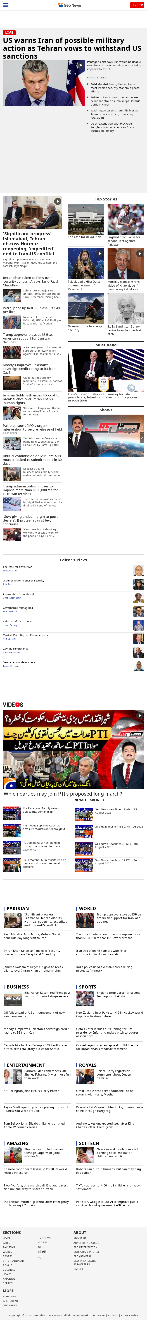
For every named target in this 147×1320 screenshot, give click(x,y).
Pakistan (18, 908)
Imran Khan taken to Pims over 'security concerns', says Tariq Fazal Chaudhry (32, 952)
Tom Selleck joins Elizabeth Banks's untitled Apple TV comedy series (34, 1125)
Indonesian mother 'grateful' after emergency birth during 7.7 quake (36, 1203)
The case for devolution (17, 567)
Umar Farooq (10, 625)
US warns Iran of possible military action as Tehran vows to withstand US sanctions (72, 48)
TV (39, 1258)
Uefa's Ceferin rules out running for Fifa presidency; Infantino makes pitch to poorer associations (107, 1032)
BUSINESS (9, 1269)
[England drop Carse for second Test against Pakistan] (126, 219)
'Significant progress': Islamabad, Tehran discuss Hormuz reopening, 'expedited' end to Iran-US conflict (46, 920)
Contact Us (98, 1315)
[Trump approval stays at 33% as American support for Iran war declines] (12, 352)
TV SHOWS (44, 1238)
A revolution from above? (18, 594)
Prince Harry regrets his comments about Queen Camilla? (114, 1074)
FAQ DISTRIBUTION (86, 1247)
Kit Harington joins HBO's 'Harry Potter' (32, 1091)
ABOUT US (80, 1238)
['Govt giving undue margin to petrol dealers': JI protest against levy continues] (12, 534)
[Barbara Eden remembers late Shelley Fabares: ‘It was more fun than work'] (13, 1077)
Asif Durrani (9, 638)
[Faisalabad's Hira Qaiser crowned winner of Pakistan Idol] (86, 263)
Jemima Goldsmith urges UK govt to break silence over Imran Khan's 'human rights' (33, 969)
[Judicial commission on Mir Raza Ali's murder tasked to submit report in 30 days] (12, 473)
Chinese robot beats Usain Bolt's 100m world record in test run (35, 1171)
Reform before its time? (17, 621)
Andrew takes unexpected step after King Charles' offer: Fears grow (105, 1125)
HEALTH (8, 1274)
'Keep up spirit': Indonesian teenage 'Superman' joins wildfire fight (43, 1152)
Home (7, 1238)
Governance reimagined (18, 607)
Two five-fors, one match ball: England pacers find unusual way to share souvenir (36, 1187)
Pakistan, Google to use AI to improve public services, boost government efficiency (107, 1203)
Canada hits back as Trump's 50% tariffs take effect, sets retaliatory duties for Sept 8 (35, 1047)
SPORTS (8, 1256)
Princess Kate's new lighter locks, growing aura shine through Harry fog (109, 1109)
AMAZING (9, 1278)
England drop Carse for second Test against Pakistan (119, 994)
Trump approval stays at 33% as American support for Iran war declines (119, 918)
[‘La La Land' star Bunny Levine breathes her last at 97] (126, 308)
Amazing (18, 1143)
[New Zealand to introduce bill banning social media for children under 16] (85, 1155)
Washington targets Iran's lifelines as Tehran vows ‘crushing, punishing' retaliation (114, 114)
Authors (113, 1315)
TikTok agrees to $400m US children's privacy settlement (108, 1187)
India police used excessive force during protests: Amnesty (104, 969)
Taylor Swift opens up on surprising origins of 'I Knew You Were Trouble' (36, 1109)
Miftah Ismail (10, 611)
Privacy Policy (129, 1315)
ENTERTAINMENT (13, 1260)
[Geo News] (69, 5)
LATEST (7, 1242)
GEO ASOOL (10, 1305)
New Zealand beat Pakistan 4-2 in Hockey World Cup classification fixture (109, 1014)
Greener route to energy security (23, 580)
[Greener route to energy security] (86, 308)
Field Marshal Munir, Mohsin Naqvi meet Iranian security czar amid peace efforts (115, 87)
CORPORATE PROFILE (86, 1251)
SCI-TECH (8, 1283)
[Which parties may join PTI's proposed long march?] (73, 749)
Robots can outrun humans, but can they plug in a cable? (108, 1171)
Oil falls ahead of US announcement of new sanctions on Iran (34, 1014)
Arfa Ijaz (7, 584)
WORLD (7, 1251)
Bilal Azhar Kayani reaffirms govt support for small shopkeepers (47, 994)
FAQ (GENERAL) (83, 1256)
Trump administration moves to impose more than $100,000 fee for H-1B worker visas (108, 936)
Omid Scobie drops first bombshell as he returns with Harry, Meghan (105, 1092)
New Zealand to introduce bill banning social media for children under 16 (117, 1152)
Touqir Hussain (10, 666)
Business (18, 987)
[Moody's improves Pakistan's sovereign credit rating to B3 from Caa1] (12, 382)
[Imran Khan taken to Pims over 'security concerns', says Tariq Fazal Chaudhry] (12, 295)
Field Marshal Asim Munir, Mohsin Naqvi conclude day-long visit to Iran (32, 936)
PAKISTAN (9, 1247)
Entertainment (26, 1065)
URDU (41, 1247)
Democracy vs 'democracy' (19, 662)
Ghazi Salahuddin (12, 597)
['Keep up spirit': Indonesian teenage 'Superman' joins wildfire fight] (13, 1155)
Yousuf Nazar (10, 570)
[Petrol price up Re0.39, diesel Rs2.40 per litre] (12, 322)
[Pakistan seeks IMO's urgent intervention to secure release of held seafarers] (12, 443)
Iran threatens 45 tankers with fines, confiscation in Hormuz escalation (101, 952)
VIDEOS (43, 1242)
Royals (88, 1065)
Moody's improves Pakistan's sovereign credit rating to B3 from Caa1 (36, 1030)
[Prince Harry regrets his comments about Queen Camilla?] (85, 1077)
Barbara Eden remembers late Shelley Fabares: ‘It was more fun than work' (47, 1074)
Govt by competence (15, 648)
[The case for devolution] (86, 219)
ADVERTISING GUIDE (86, 1242)
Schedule (9, 1296)
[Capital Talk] (106, 436)
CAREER (78, 1268)
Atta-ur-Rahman (11, 652)
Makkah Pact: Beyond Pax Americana (26, 635)
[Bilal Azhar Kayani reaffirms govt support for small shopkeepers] (13, 999)
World (87, 908)
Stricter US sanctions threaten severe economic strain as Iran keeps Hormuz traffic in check (115, 100)
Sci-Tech (89, 1143)
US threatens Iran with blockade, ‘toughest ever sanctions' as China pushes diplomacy (112, 127)
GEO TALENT (10, 1301)
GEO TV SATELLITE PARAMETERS (85, 1262)
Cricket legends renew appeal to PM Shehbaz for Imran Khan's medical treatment (108, 1047)
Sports (87, 987)
